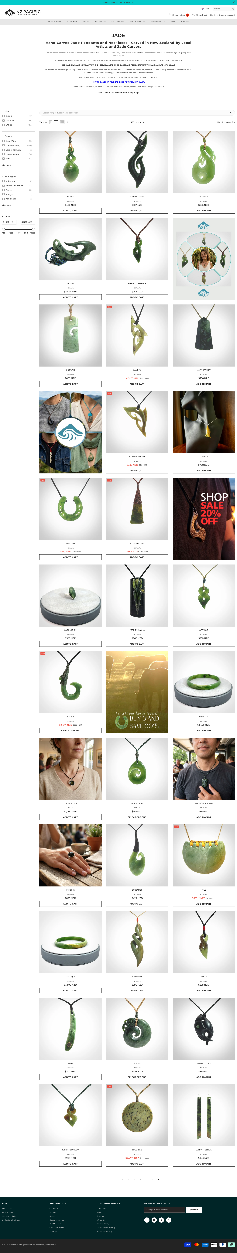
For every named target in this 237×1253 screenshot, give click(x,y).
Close (234, 2)
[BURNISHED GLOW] (70, 1115)
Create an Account (227, 15)
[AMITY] (204, 942)
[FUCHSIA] (204, 422)
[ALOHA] (70, 682)
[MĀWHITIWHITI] (204, 335)
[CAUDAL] (137, 335)
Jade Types (10, 176)
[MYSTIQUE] (70, 942)
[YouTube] (161, 1220)
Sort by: (225, 122)
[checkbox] (18, 116)
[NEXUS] (70, 162)
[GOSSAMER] (137, 855)
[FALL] (204, 855)
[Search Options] (232, 113)
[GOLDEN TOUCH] (137, 422)
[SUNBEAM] (137, 942)
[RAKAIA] (70, 249)
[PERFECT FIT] (204, 682)
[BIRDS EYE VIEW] (204, 1029)
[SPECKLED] (137, 1115)
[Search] (224, 9)
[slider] (3, 229)
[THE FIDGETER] (70, 769)
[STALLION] (70, 509)
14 (152, 1179)
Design (8, 136)
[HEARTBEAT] (137, 769)
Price (7, 216)
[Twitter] (168, 1220)
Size (7, 111)
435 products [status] (137, 122)
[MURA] (70, 1029)
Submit (194, 1209)
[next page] (158, 1179)
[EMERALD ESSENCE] (137, 249)
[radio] (50, 122)
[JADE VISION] (70, 595)
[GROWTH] (70, 335)
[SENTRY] (137, 1029)
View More (6, 165)
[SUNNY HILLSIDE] (204, 1115)
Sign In (213, 15)
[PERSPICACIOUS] (137, 162)
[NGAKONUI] (204, 162)
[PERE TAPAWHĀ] (137, 595)
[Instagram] (154, 1220)
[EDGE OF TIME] (137, 509)
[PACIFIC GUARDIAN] (204, 769)
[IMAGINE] (70, 855)
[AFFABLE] (204, 595)
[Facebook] (146, 1220)
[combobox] (222, 9)
